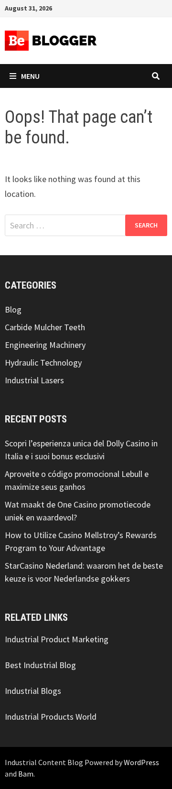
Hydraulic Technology (43, 362)
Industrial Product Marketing (56, 639)
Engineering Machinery (45, 344)
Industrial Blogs (33, 690)
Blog (13, 309)
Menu (30, 76)
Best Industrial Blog (40, 664)
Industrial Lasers (34, 380)
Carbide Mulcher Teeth (45, 327)
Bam (25, 773)
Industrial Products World (51, 716)
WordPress (141, 762)
